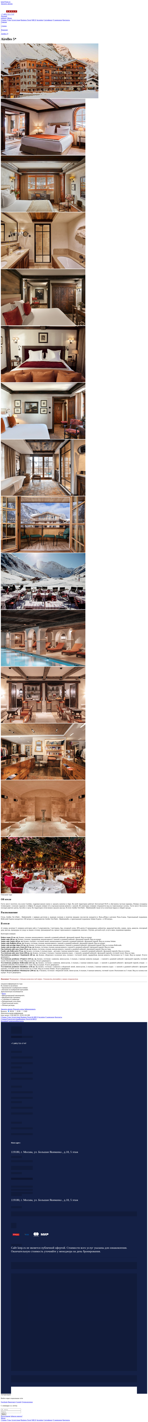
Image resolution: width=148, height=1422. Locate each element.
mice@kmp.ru (22, 1113)
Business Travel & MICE (29, 1017)
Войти (4, 1414)
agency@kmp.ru (22, 1063)
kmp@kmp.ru (5, 2)
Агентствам (15, 20)
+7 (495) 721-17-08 (22, 1161)
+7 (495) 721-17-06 (22, 1128)
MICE (34, 20)
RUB (12, 1011)
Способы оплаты (22, 1193)
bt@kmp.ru (22, 1098)
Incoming (40, 20)
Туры (9, 20)
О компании (57, 20)
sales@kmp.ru (22, 1134)
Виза (4, 993)
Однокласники (27, 1402)
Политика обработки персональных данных (16, 1245)
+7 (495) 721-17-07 (22, 1057)
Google (18, 1402)
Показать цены (18, 1009)
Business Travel (26, 20)
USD (25, 1011)
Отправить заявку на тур (22, 1190)
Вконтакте (12, 1402)
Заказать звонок (7, 4)
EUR (18, 1011)
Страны (4, 20)
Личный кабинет (4, 17)
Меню (9, 18)
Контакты (66, 20)
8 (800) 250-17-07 (22, 1179)
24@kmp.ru (22, 1169)
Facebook (4, 1402)
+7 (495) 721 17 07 (7, 14)
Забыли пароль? (16, 1416)
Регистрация (5, 1416)
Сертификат (48, 20)
